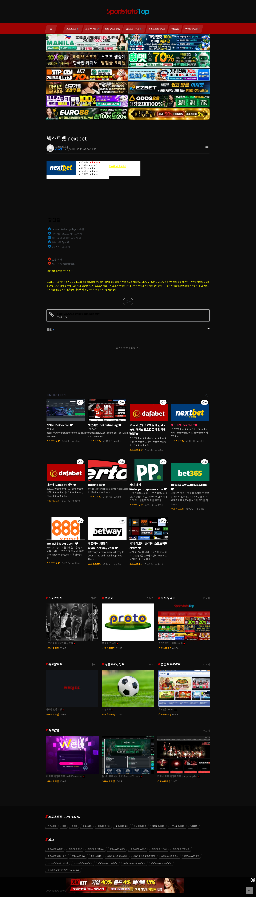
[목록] (207, 147)
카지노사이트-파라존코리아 (144, 856)
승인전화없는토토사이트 (170, 643)
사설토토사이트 (114, 664)
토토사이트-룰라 (78, 856)
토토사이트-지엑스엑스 (57, 856)
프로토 (108, 598)
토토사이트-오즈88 (159, 849)
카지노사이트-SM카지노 (108, 863)
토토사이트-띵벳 (75, 849)
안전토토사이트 (170, 664)
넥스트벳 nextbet (183, 425)
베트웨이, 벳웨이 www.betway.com (101, 545)
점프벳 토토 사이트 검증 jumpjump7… (177, 776)
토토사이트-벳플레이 (95, 849)
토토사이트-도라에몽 (180, 849)
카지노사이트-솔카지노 (83, 863)
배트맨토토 (55, 664)
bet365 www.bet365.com (189, 485)
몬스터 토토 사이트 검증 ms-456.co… (121, 776)
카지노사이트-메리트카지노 (134, 863)
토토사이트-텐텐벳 (117, 849)
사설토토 (106, 709)
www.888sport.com (61, 543)
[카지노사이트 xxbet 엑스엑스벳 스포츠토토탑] (124, 885)
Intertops (95, 485)
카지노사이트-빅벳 (191, 856)
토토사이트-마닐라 (55, 849)
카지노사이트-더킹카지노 (161, 863)
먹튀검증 (175, 28)
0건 (60, 149)
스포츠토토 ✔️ (73, 28)
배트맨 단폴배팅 (54, 709)
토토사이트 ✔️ (92, 28)
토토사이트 (168, 598)
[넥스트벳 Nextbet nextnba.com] (61, 167)
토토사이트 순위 (113, 28)
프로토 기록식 (109, 643)
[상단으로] (249, 890)
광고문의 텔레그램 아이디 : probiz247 (63, 870)
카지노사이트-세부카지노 (117, 856)
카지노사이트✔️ (192, 28)
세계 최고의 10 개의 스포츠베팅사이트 (148, 545)
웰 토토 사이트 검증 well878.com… (64, 776)
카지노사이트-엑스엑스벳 (57, 863)
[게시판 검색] (207, 395)
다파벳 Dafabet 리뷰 (60, 485)
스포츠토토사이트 (157, 28)
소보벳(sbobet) (166, 709)
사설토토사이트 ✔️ (134, 28)
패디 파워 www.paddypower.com (146, 487)
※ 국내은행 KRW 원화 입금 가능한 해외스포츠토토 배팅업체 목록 (148, 429)
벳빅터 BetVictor (58, 425)
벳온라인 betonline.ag (103, 425)
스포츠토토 (55, 598)
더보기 (94, 598)
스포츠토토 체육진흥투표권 (59, 643)
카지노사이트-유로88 (170, 856)
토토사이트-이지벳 (138, 849)
